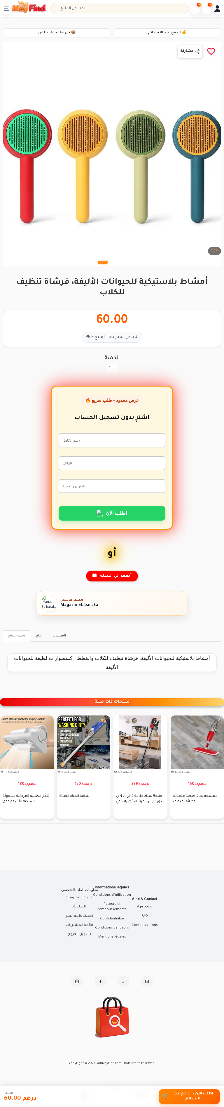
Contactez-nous (145, 925)
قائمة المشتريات (79, 925)
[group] (34, 767)
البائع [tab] (39, 636)
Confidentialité (112, 919)
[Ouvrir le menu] (7, 8)
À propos (144, 907)
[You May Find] (32, 8)
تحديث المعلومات (79, 898)
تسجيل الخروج (79, 934)
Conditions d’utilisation (112, 895)
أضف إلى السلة (114, 576)
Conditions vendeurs (112, 928)
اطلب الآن (116, 512)
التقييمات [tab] (59, 636)
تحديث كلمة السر (79, 916)
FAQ (144, 916)
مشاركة (187, 51)
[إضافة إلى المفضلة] (211, 51)
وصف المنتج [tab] (17, 636)
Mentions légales (112, 937)
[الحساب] (217, 8)
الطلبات (79, 907)
